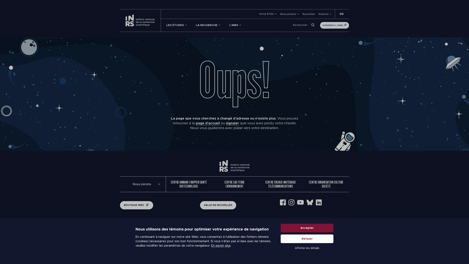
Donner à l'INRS (333, 25)
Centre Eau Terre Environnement (234, 184)
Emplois (323, 14)
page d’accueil (208, 123)
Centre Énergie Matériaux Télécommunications (280, 184)
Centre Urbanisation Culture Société (326, 184)
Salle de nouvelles (218, 205)
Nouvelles (308, 14)
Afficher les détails (307, 248)
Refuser (307, 238)
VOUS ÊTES (266, 14)
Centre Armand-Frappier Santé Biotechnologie (189, 184)
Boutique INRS (134, 205)
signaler (232, 123)
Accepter (307, 228)
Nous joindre (288, 14)
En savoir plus (221, 245)
